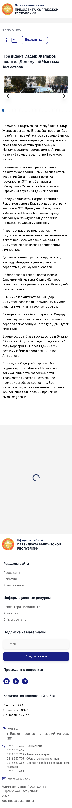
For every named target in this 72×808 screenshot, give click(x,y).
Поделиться (35, 40)
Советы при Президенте (21, 607)
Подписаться (36, 656)
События (10, 579)
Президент (11, 573)
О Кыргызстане (14, 619)
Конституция (13, 585)
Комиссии (10, 613)
